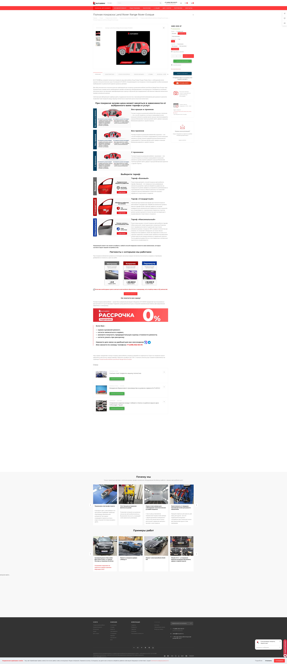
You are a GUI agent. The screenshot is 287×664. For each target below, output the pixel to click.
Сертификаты (113, 631)
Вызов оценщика (139, 74)
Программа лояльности (137, 633)
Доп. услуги (96, 633)
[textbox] (267, 647)
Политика (133, 631)
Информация (135, 622)
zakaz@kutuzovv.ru (178, 633)
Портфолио (113, 637)
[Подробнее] (164, 372)
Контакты (156, 625)
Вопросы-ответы (158, 629)
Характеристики (109, 74)
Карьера (112, 635)
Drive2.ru (137, 647)
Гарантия (133, 629)
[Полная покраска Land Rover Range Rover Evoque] (133, 48)
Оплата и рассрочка (124, 74)
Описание (98, 74)
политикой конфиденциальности (160, 660)
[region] (267, 647)
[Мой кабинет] (181, 3)
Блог (111, 639)
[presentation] (90, 505)
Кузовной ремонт (97, 627)
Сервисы (133, 625)
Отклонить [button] (268, 660)
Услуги (95, 622)
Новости (112, 629)
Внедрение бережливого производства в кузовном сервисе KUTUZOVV (134, 388)
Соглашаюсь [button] (279, 660)
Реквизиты (134, 627)
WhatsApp (145, 647)
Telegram (141, 647)
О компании (113, 625)
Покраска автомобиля (99, 625)
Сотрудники (113, 633)
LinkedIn (153, 647)
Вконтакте (134, 647)
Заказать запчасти (130, 293)
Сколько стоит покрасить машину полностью (125, 373)
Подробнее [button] (258, 660)
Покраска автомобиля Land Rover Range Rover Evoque (115, 359)
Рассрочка (96, 629)
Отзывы (150, 74)
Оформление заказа (159, 627)
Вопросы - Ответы (162, 74)
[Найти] (160, 3)
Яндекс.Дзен (149, 647)
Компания (113, 622)
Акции (94, 631)
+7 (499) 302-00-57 (171, 2)
